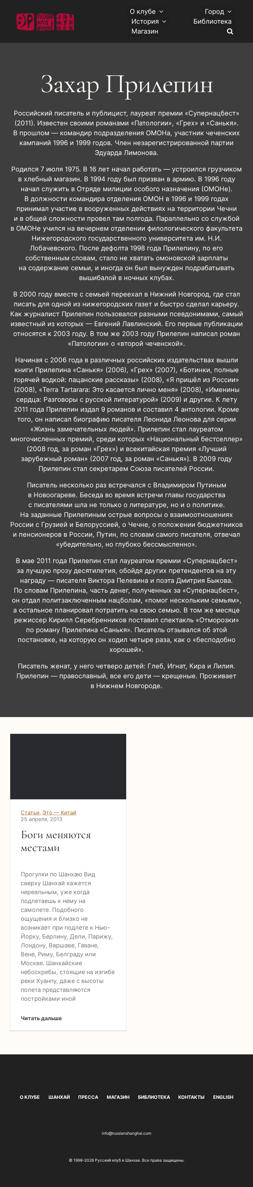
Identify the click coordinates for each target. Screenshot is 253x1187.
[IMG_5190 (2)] (68, 736)
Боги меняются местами (56, 841)
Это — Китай (59, 812)
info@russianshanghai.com (126, 1133)
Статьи (30, 812)
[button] (230, 31)
